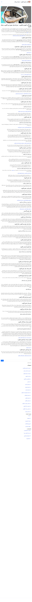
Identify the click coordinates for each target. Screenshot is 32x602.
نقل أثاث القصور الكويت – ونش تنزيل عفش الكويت (24, 127)
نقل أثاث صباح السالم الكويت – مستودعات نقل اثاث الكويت (23, 93)
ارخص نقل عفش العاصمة (26, 368)
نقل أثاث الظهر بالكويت (22, 35)
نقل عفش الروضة (27, 387)
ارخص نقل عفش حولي (27, 370)
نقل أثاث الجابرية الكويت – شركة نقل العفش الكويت (24, 173)
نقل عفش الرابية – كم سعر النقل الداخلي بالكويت (24, 337)
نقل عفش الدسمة (27, 384)
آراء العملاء (28, 418)
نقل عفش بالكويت (27, 400)
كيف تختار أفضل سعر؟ (27, 433)
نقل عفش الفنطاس (27, 395)
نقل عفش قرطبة (27, 411)
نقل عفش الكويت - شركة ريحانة (21, 1)
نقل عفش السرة (27, 389)
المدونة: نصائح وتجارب (27, 430)
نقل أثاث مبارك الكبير (15, 35)
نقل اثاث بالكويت (27, 376)
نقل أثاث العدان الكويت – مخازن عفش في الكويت (24, 111)
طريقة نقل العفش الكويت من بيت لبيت (26, 74)
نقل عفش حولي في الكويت (26, 403)
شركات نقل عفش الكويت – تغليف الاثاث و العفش (24, 355)
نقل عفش (13, 170)
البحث (30, 359)
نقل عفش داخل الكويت (26, 406)
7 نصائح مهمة (28, 438)
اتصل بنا (29, 415)
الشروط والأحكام (27, 423)
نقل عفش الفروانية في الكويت (25, 392)
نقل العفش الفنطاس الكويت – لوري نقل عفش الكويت (24, 200)
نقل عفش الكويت (29, 52)
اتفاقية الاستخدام (27, 426)
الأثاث (27, 32)
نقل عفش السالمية (28, 347)
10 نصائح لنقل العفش (27, 435)
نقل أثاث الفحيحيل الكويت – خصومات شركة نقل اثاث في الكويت (22, 143)
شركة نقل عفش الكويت (26, 373)
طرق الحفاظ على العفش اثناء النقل (26, 44)
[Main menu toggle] (2, 2)
